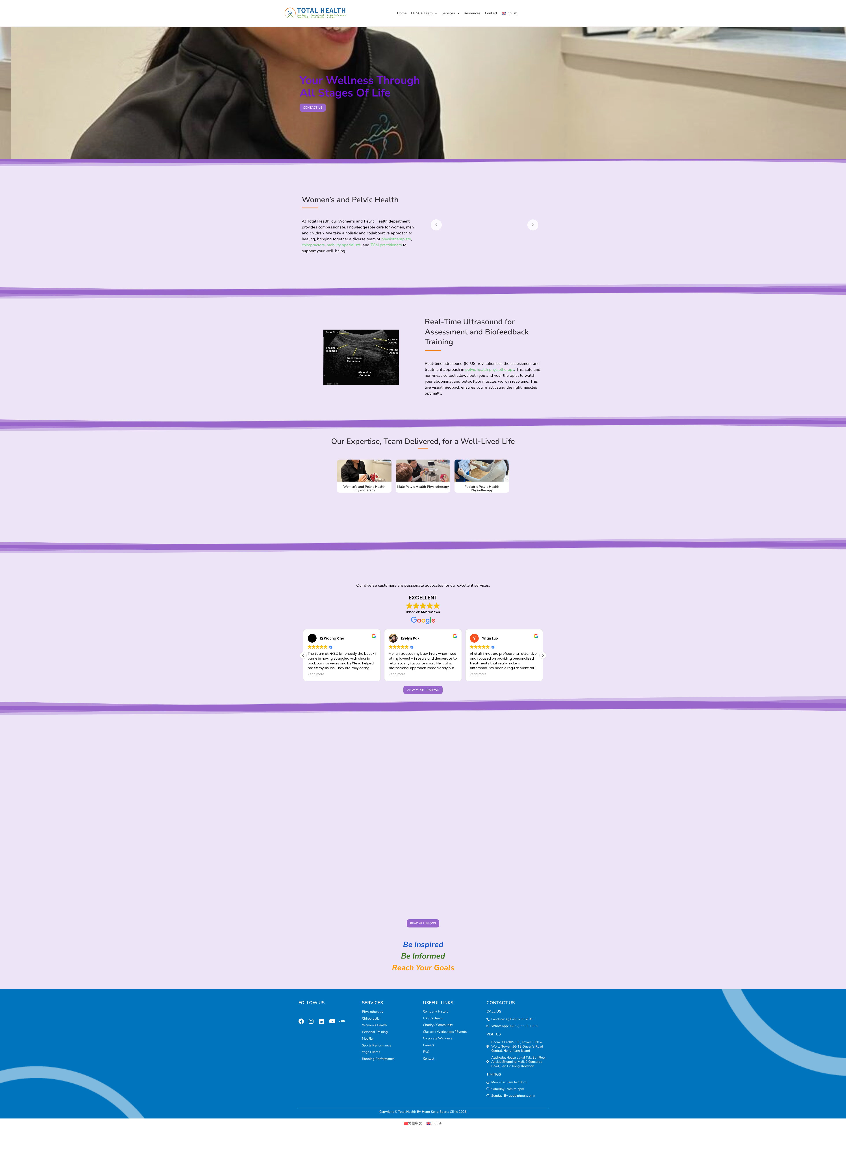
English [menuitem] (436, 1123)
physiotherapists (396, 239)
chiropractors (313, 245)
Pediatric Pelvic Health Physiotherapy (481, 488)
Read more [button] (316, 674)
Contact (491, 13)
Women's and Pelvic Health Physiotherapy (364, 488)
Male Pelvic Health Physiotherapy (423, 486)
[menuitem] (509, 13)
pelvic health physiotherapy (489, 369)
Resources (472, 13)
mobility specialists (344, 245)
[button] (543, 655)
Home (402, 13)
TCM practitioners (386, 245)
